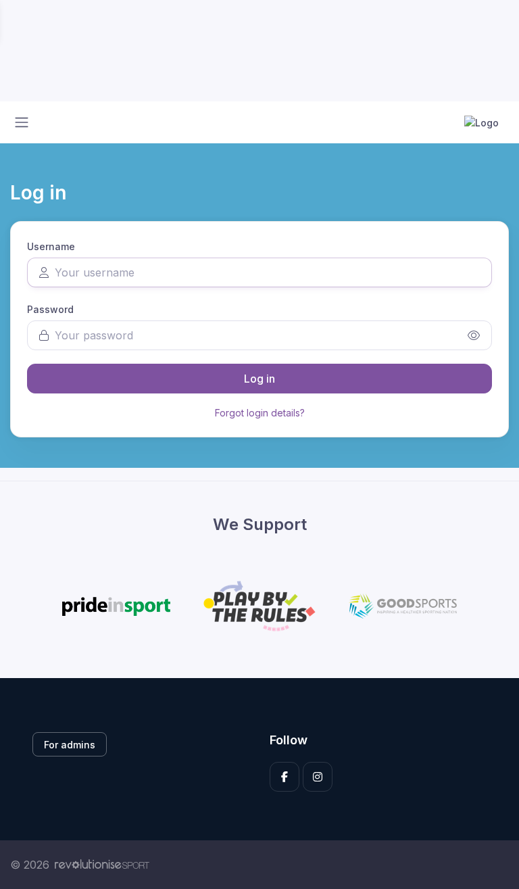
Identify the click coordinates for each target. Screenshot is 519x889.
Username (51, 246)
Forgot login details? (260, 412)
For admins (69, 744)
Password (50, 309)
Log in (259, 378)
